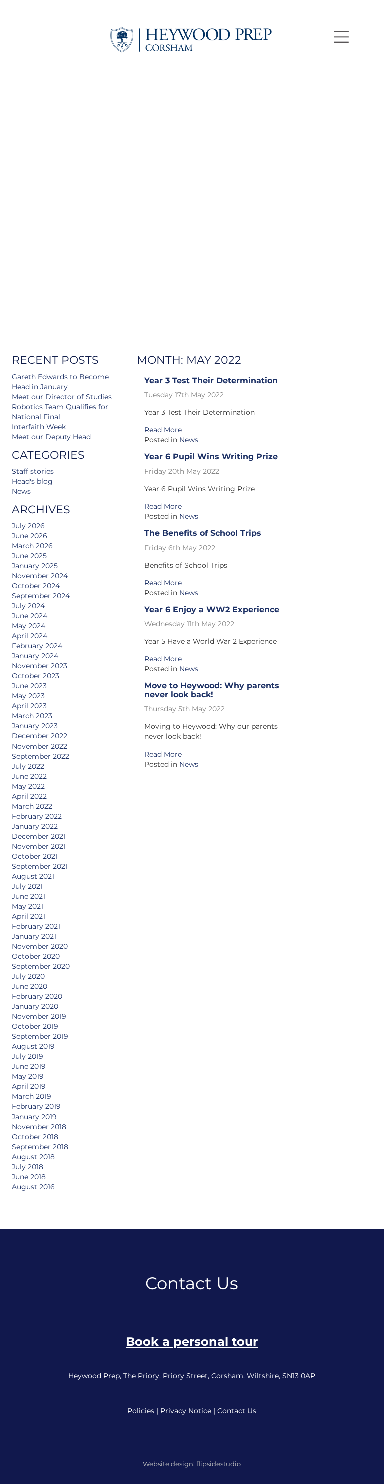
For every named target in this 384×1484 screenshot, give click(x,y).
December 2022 (40, 735)
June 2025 (29, 555)
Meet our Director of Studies (62, 396)
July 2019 (28, 1056)
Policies (141, 1410)
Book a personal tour (192, 1341)
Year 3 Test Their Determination (211, 380)
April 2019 (29, 1086)
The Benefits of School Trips (203, 533)
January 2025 (35, 565)
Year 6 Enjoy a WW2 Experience (212, 609)
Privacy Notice (186, 1410)
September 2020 (41, 966)
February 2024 (37, 645)
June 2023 (29, 685)
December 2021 (39, 836)
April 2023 (29, 705)
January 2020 (35, 1006)
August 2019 (33, 1046)
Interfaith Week (39, 426)
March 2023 (32, 715)
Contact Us (237, 1410)
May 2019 (28, 1076)
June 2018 (29, 1176)
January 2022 (35, 826)
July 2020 (28, 976)
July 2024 (28, 605)
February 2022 (37, 816)
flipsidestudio (218, 1464)
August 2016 (33, 1186)
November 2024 (40, 575)
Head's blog (32, 481)
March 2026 (32, 545)
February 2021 (36, 926)
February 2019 (36, 1106)
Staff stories (33, 471)
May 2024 (29, 625)
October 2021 (35, 856)
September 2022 (41, 756)
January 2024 (35, 655)
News (189, 439)
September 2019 (40, 1036)
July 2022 (28, 766)
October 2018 (35, 1136)
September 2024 (41, 595)
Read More (163, 429)
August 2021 (33, 876)
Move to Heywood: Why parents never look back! (212, 690)
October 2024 (36, 585)
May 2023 (28, 695)
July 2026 (28, 525)
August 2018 (33, 1156)
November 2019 (39, 1016)
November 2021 (39, 846)
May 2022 (28, 786)
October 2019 (35, 1026)
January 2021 (34, 936)
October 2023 (36, 675)
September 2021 (40, 866)
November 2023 (40, 665)
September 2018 (40, 1146)
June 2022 (29, 776)
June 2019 (29, 1066)
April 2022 (29, 796)
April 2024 (30, 635)
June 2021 (29, 896)
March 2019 (32, 1096)
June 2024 (30, 615)
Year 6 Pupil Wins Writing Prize (211, 456)
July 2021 (27, 886)
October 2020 (36, 956)
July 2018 (28, 1166)
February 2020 (37, 996)
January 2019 (34, 1116)
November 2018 (39, 1126)
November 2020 (40, 946)
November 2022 (40, 746)
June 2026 (30, 535)
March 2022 (32, 806)
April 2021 (29, 916)
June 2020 (30, 986)
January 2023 (35, 725)
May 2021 (28, 906)
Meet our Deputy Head (51, 436)
